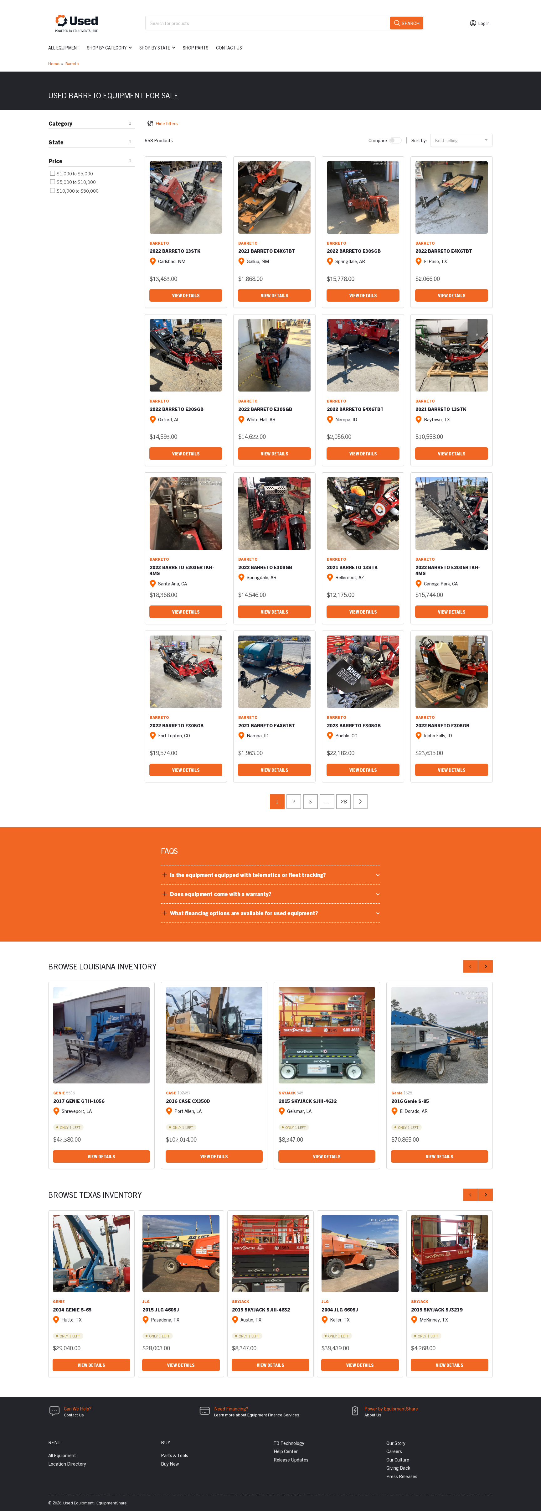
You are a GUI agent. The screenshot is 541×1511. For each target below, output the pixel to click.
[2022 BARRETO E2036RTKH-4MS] (451, 513)
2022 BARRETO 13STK (175, 251)
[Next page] (360, 801)
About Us (372, 1414)
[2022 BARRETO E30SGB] (363, 197)
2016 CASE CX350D (188, 1101)
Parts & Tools (174, 1455)
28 (344, 801)
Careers (394, 1451)
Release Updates (291, 1459)
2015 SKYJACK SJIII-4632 (308, 1101)
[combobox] (284, 23)
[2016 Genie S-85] (439, 1035)
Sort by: (419, 140)
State (56, 142)
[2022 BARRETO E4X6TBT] (451, 197)
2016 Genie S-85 (410, 1101)
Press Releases (401, 1476)
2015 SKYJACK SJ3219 (436, 1309)
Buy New (170, 1464)
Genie (396, 1092)
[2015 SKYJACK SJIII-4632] (327, 1035)
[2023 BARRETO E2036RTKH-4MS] (186, 513)
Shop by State (154, 47)
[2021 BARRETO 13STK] (451, 355)
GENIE (59, 1092)
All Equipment (64, 47)
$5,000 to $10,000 (76, 182)
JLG (146, 1301)
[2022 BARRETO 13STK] (186, 197)
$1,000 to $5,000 (74, 173)
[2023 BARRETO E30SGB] (363, 672)
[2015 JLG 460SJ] (180, 1253)
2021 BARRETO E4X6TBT (266, 251)
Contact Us (229, 47)
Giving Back (398, 1468)
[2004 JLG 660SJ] (360, 1253)
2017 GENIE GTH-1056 (78, 1101)
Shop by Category (106, 47)
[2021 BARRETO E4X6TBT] (274, 197)
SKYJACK (287, 1092)
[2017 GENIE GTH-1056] (101, 1035)
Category (60, 123)
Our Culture (397, 1459)
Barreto (72, 63)
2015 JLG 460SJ (160, 1309)
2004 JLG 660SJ (340, 1309)
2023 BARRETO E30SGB (354, 725)
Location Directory (67, 1464)
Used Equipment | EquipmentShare (95, 1502)
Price (55, 160)
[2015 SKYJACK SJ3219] (449, 1253)
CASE (171, 1092)
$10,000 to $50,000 (77, 191)
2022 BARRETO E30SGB (354, 251)
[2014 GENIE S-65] (91, 1253)
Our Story (395, 1443)
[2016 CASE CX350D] (214, 1035)
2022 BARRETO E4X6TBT (443, 251)
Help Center (286, 1451)
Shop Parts (196, 47)
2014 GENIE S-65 (72, 1309)
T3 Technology (289, 1443)
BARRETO (159, 243)
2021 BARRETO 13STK (440, 409)
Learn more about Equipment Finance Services (256, 1414)
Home (53, 63)
